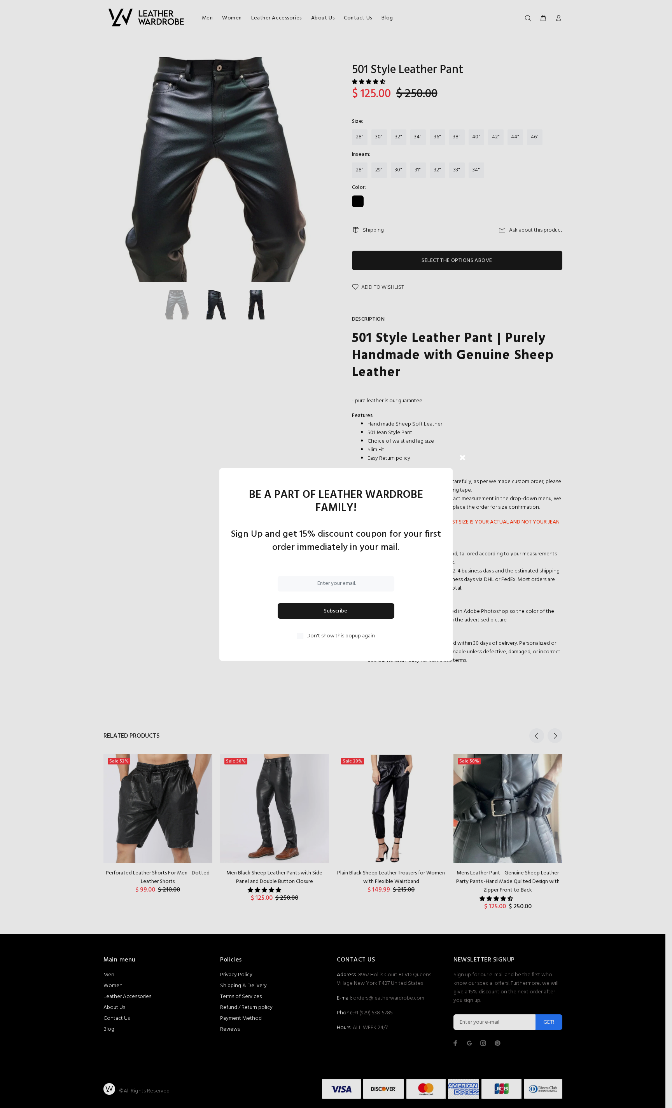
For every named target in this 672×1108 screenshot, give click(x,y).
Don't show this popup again (340, 636)
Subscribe (336, 611)
